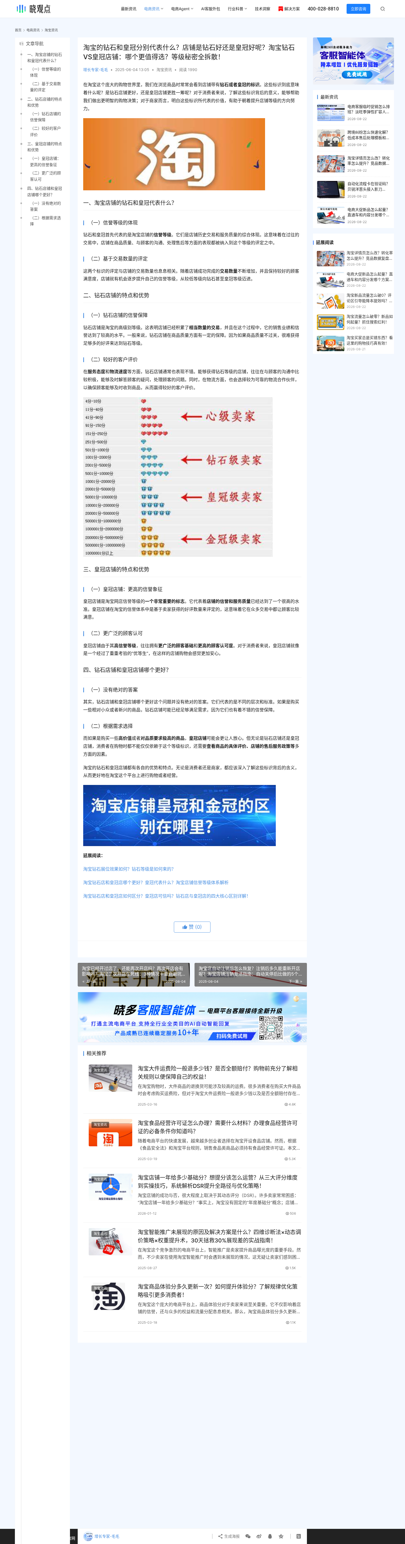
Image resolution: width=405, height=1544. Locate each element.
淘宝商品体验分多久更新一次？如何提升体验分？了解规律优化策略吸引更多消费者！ (218, 1290)
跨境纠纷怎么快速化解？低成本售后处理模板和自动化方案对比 (368, 137)
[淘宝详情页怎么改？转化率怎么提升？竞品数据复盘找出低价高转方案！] (331, 164)
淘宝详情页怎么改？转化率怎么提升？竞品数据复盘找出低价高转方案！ (368, 163)
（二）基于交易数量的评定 (45, 86)
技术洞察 (262, 8)
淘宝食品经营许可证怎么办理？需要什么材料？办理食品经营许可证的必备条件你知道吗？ (218, 1127)
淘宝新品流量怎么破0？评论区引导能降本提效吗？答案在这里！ (370, 298)
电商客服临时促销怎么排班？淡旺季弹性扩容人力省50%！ (368, 112)
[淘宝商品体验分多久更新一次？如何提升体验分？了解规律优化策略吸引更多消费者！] (110, 1296)
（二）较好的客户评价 (45, 131)
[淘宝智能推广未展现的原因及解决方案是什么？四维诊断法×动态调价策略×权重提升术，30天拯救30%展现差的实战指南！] (110, 1241)
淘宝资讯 (164, 69)
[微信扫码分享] (248, 1536)
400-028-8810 (323, 9)
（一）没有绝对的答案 (45, 206)
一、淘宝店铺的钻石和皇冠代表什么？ (44, 57)
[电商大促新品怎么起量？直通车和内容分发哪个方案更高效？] (331, 215)
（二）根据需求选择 (45, 220)
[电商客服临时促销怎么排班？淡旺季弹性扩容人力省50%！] (331, 112)
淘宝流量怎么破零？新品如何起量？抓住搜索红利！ (370, 319)
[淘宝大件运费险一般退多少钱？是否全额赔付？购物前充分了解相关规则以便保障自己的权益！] (110, 1078)
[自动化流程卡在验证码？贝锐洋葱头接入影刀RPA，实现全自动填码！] (331, 189)
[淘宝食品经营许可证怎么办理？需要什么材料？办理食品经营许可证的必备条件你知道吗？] (110, 1132)
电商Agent (180, 8)
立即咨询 (358, 8)
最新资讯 (128, 8)
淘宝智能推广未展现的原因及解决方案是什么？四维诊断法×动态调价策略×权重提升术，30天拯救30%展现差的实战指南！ (219, 1236)
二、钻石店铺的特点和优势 (44, 102)
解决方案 (292, 8)
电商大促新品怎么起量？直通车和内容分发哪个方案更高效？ (368, 215)
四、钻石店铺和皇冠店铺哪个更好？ (44, 191)
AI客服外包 (210, 8)
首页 (18, 30)
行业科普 (235, 8)
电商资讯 (152, 8)
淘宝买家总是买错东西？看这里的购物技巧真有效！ (370, 340)
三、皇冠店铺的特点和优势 (44, 146)
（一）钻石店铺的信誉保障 (45, 116)
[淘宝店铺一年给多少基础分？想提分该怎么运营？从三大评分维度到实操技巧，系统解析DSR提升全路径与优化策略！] (110, 1187)
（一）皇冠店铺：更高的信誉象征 (45, 161)
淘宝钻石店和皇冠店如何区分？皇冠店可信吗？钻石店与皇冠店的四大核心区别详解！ (167, 896)
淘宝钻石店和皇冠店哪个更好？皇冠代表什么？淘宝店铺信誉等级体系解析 (156, 882)
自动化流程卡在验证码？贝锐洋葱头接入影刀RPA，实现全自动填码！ (368, 189)
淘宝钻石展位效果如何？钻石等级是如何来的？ (129, 869)
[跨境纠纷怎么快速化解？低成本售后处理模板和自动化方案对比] (331, 138)
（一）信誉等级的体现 (45, 72)
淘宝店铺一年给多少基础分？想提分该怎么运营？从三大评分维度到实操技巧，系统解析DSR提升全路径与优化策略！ (218, 1181)
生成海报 (231, 1536)
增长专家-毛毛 (95, 69)
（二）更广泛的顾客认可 (45, 175)
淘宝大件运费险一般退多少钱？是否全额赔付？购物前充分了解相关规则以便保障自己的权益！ (218, 1072)
